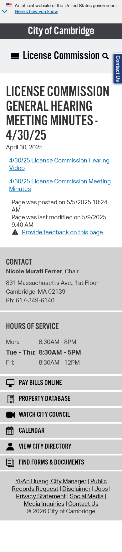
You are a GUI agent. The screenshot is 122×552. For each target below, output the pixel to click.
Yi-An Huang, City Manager (51, 481)
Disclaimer (76, 488)
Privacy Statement (41, 496)
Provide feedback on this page (62, 232)
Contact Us (83, 503)
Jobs (101, 488)
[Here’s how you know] (4, 11)
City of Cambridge (61, 31)
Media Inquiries (44, 503)
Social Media (87, 496)
